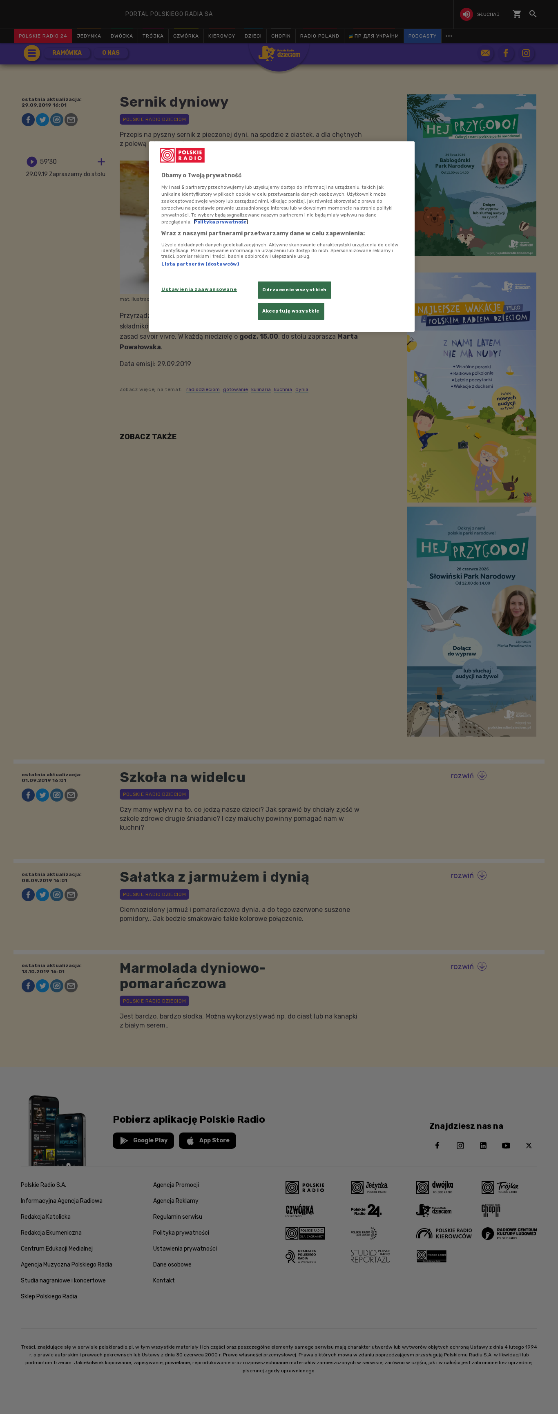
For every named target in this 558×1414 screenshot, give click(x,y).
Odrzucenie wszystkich (294, 290)
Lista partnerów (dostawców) (200, 264)
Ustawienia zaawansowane (199, 289)
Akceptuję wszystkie (291, 311)
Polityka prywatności (221, 222)
